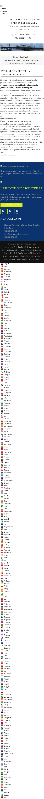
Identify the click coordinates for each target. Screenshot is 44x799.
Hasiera (15, 57)
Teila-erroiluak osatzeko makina (28, 259)
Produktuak (24, 57)
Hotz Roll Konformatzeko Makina (23, 253)
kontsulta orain (12, 205)
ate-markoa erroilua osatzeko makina (22, 64)
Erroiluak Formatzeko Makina (13, 250)
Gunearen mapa (33, 247)
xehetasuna (11, 119)
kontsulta (3, 119)
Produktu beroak (20, 247)
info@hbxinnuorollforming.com (22, 34)
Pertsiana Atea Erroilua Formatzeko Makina (20, 60)
